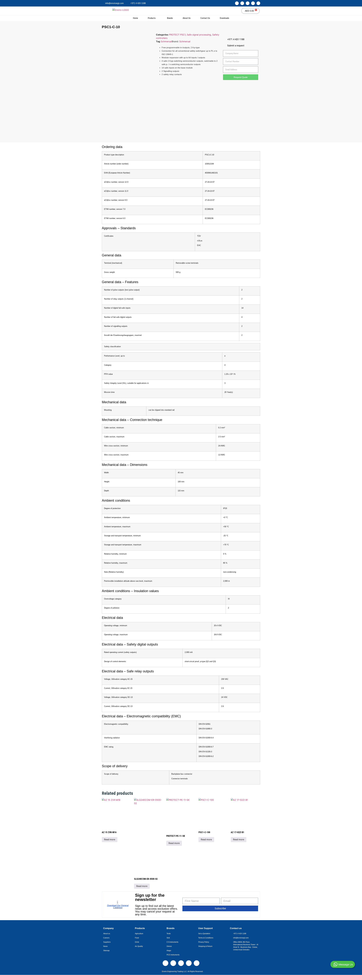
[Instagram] (242, 3)
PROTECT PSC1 (177, 34)
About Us (186, 18)
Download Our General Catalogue (117, 906)
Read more (109, 839)
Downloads (224, 18)
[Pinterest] (258, 3)
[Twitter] (253, 3)
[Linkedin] (237, 3)
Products (152, 18)
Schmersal (166, 41)
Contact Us (205, 18)
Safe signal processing (199, 34)
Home (135, 18)
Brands (170, 18)
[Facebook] (247, 3)
